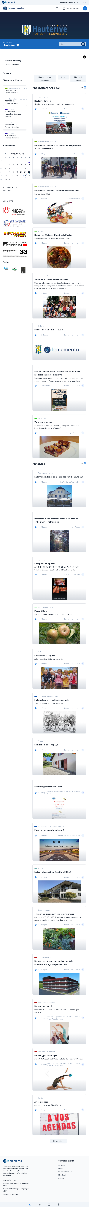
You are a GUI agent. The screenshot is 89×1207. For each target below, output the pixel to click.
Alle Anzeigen (58, 1141)
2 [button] (5, 165)
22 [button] (29, 172)
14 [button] (25, 168)
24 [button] (9, 176)
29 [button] (29, 176)
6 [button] (21, 165)
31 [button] (9, 179)
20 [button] (21, 172)
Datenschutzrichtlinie (11, 1194)
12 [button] (17, 168)
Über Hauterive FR (65, 1172)
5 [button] (17, 165)
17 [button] (9, 172)
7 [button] (25, 165)
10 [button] (9, 168)
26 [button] (17, 176)
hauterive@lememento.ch (70, 2)
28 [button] (25, 176)
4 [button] (13, 165)
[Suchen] (57, 8)
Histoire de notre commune (45, 78)
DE (83, 2)
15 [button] (29, 168)
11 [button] (13, 168)
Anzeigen (61, 1165)
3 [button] (9, 165)
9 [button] (5, 168)
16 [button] (5, 172)
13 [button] (21, 168)
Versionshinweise (9, 1180)
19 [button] (17, 172)
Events (60, 1168)
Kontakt (61, 1178)
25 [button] (13, 176)
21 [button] (25, 172)
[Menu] (85, 8)
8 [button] (29, 165)
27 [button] (21, 176)
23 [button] (6, 176)
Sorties (63, 77)
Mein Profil (62, 1175)
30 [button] (6, 179)
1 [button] (29, 161)
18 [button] (13, 172)
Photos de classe (78, 78)
